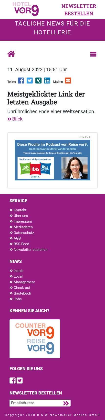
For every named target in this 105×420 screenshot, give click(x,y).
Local (18, 276)
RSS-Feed (21, 244)
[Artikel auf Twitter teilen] (30, 82)
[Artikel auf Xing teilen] (38, 82)
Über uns (20, 216)
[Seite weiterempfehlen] (68, 82)
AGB (17, 238)
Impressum (22, 221)
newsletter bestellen (79, 9)
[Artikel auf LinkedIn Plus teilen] (47, 82)
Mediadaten (23, 227)
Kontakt (19, 210)
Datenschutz (23, 232)
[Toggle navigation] (93, 54)
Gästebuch (22, 293)
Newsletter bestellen (30, 249)
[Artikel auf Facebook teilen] (21, 82)
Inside (18, 271)
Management (24, 282)
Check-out (21, 287)
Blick (17, 119)
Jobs (17, 299)
